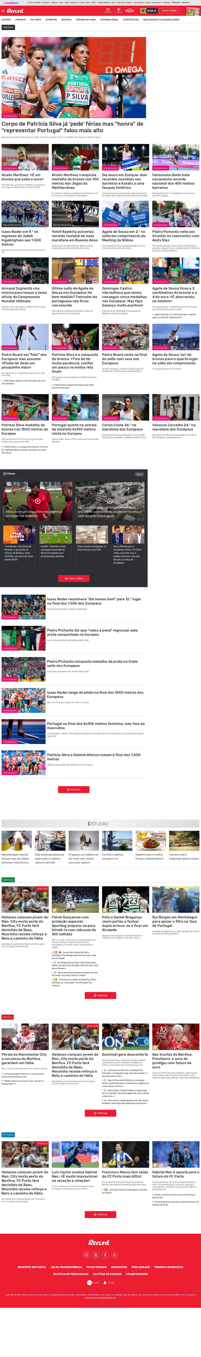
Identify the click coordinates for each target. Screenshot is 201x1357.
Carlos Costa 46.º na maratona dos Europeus (122, 427)
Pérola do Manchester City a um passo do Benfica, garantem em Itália (24, 1058)
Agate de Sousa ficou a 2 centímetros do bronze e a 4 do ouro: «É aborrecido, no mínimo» (174, 294)
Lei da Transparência (66, 1267)
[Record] (100, 1242)
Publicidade (141, 1267)
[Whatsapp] (114, 1255)
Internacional (109, 19)
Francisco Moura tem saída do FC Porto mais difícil (125, 1174)
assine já (151, 11)
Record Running (12, 225)
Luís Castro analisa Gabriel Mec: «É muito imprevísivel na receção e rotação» (75, 1176)
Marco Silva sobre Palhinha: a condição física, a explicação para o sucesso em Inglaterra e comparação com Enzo (125, 1083)
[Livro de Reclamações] (93, 1283)
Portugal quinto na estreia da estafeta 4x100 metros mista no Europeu (74, 429)
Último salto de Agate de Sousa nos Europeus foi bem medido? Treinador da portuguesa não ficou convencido (74, 296)
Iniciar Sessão (169, 10)
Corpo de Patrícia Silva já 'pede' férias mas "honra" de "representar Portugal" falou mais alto (72, 127)
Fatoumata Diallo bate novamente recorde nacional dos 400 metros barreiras (173, 181)
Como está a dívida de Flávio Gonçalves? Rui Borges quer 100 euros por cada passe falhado (74, 955)
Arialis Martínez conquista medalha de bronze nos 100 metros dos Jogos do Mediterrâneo (75, 181)
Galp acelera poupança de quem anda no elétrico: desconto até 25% (49, 858)
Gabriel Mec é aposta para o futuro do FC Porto (175, 1174)
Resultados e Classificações (161, 19)
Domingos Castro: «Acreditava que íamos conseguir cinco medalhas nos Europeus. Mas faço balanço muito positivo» (124, 296)
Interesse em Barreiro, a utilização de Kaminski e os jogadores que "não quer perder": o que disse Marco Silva (125, 1073)
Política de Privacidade (70, 1274)
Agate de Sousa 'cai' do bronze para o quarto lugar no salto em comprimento (175, 359)
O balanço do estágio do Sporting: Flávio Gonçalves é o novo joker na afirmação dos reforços (74, 983)
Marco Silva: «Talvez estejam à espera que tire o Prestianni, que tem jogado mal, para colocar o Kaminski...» (125, 1093)
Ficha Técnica (97, 1267)
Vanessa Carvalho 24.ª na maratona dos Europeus (174, 427)
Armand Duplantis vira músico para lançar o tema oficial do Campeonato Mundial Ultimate (24, 294)
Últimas (6, 19)
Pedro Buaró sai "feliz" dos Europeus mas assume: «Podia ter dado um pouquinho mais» (24, 361)
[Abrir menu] (3, 11)
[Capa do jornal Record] (192, 11)
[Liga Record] (129, 10)
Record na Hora (86, 19)
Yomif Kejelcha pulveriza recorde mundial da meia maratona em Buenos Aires (75, 236)
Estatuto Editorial (32, 1267)
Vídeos (139, 474)
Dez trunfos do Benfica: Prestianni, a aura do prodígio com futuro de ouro (172, 1060)
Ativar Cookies (137, 1274)
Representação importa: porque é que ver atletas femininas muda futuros (15, 858)
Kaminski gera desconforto (125, 1054)
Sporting (51, 19)
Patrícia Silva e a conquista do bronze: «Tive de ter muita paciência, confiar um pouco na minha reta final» (75, 363)
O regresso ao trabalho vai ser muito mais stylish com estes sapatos (83, 858)
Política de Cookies (107, 1274)
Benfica (66, 19)
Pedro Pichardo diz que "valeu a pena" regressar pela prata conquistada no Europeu (92, 632)
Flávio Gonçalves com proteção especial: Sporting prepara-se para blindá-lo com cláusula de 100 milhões (74, 925)
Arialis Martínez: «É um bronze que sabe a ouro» (23, 177)
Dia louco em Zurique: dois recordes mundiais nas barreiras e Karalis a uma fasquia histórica (124, 181)
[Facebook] (105, 1255)
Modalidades (10, 116)
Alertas (111, 1283)
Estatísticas (131, 19)
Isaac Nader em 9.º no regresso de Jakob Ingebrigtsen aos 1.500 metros (21, 238)
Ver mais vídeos (74, 578)
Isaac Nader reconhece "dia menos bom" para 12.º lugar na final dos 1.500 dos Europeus (94, 601)
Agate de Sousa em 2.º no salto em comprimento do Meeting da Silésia (124, 236)
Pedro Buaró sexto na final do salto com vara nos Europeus (124, 359)
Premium (21, 19)
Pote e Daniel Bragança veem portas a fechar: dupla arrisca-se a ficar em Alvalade (125, 923)
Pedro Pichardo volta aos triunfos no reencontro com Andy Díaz (175, 236)
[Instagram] (86, 1255)
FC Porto (35, 19)
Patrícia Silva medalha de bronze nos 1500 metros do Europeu (25, 429)
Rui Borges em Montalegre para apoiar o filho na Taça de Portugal (174, 921)
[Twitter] (96, 1255)
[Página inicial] (15, 11)
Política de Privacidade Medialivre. (101, 1298)
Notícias (75, 789)
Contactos (119, 1267)
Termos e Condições (168, 1267)
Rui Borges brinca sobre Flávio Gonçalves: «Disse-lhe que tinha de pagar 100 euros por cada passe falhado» (75, 965)
